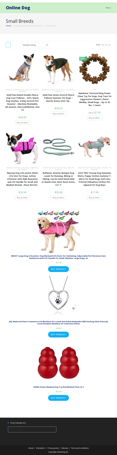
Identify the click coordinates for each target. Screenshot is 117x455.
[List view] (14, 45)
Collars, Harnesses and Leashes (54, 167)
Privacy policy (53, 448)
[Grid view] (8, 45)
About (30, 448)
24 (106, 45)
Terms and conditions (80, 448)
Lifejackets (34, 167)
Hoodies (105, 167)
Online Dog (18, 8)
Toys (94, 89)
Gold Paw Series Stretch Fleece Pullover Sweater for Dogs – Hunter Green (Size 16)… (58, 98)
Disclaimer (40, 448)
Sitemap (64, 448)
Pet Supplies (34, 89)
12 (102, 45)
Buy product (22, 122)
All (109, 45)
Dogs (27, 89)
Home (8, 25)
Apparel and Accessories (15, 89)
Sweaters (22, 91)
